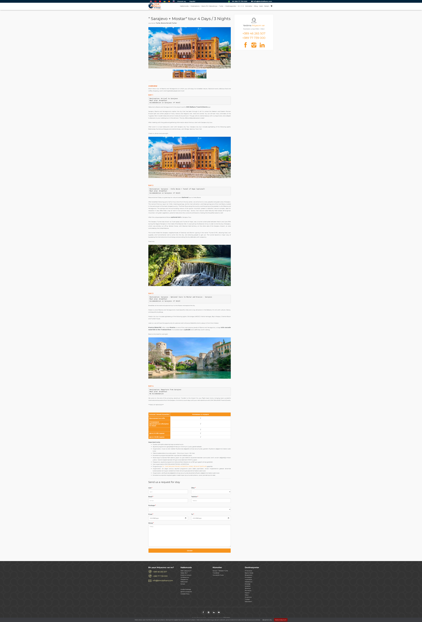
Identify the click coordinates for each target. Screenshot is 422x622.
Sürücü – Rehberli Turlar (220, 571)
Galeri (261, 6)
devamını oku (267, 620)
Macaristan (248, 601)
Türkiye (247, 599)
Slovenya (248, 588)
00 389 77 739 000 (239, 1)
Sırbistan (247, 586)
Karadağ (247, 584)
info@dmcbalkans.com (262, 1)
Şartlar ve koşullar (186, 591)
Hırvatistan (248, 577)
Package (152, 505)
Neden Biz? (184, 573)
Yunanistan (248, 579)
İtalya (246, 595)
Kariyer (183, 584)
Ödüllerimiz (184, 579)
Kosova (247, 593)
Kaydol (192, 1)
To (192, 514)
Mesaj (151, 523)
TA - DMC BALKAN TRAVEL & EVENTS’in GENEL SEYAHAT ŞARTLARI (184, 466)
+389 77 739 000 (253, 38)
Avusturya (248, 597)
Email (150, 496)
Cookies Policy (185, 594)
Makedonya (248, 582)
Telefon (194, 496)
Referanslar (184, 582)
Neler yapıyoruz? (186, 571)
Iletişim (266, 6)
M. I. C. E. (241, 6)
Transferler (216, 573)
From (150, 514)
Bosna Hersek (249, 573)
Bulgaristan (248, 575)
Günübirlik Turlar (218, 575)
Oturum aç (181, 1)
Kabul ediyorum (280, 620)
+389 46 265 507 (253, 33)
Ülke (193, 488)
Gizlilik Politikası (186, 589)
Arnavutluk (248, 571)
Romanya (248, 590)
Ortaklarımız (185, 577)
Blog (256, 6)
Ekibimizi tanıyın (186, 575)
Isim (150, 488)
